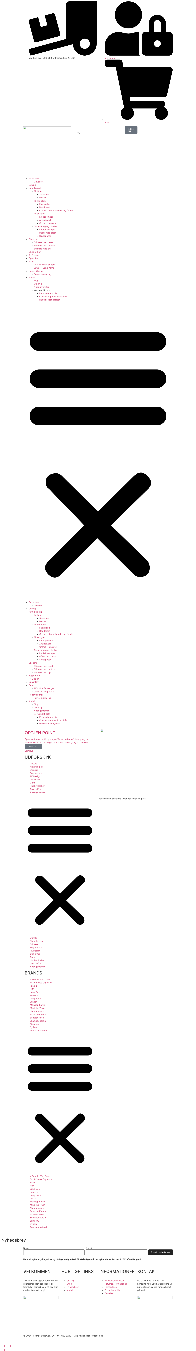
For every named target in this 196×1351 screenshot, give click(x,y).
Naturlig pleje (35, 188)
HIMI (32, 989)
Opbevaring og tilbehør (45, 226)
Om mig (38, 283)
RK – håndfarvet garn (44, 264)
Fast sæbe (44, 204)
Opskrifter (34, 258)
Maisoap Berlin (37, 1005)
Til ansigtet (39, 213)
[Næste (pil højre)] (7, 1350)
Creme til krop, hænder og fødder (56, 210)
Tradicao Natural (38, 1030)
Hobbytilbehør (36, 271)
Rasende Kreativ (38, 1014)
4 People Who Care (40, 979)
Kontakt (32, 277)
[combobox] (98, 132)
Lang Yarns (35, 998)
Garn (31, 261)
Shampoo (44, 194)
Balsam (43, 197)
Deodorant (44, 207)
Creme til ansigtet (48, 223)
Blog (36, 280)
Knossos (34, 995)
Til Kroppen (40, 200)
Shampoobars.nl (38, 1021)
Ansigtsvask (45, 220)
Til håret (38, 191)
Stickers (33, 239)
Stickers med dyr (42, 248)
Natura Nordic (37, 1011)
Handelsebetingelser (49, 299)
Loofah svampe (47, 229)
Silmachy (34, 1024)
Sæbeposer (45, 236)
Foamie (33, 985)
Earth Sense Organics (41, 982)
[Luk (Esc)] (18, 1346)
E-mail (89, 1248)
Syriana (33, 1027)
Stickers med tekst (43, 242)
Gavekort (38, 181)
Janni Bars (35, 992)
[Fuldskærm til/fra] (7, 1346)
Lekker (33, 1001)
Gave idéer (34, 178)
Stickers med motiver (45, 245)
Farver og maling (42, 274)
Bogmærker (35, 252)
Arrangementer (41, 287)
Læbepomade (46, 216)
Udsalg (32, 185)
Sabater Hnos (37, 1017)
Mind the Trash (37, 1008)
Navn (26, 1248)
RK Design (34, 255)
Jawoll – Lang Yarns (44, 267)
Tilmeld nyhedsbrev (160, 1252)
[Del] (12, 1346)
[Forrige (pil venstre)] (2, 1350)
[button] (98, 451)
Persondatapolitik (48, 293)
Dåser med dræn (47, 232)
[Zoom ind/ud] (2, 1346)
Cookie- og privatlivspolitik (53, 296)
